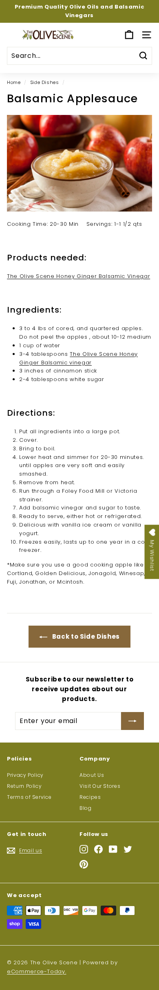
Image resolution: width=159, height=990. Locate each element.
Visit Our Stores (100, 786)
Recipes (90, 797)
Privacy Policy (25, 775)
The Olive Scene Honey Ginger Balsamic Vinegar (78, 276)
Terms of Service (29, 797)
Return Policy (24, 786)
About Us (92, 775)
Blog (86, 808)
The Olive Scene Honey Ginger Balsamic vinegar (78, 358)
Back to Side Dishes (85, 636)
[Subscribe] (132, 721)
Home (14, 82)
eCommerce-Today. (36, 971)
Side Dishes (44, 82)
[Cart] (129, 35)
